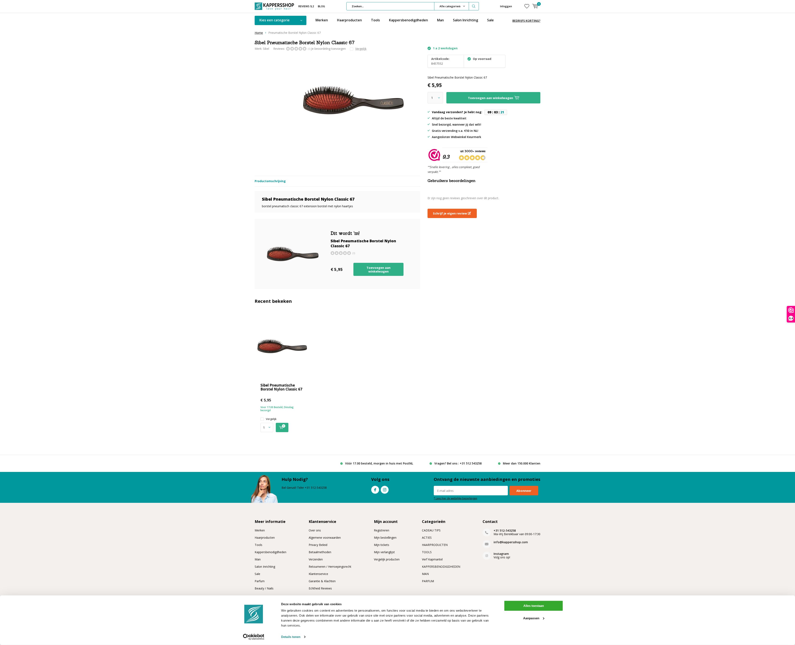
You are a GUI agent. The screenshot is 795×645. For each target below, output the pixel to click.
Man (440, 20)
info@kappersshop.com (511, 542)
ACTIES (427, 538)
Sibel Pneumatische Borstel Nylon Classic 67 (281, 387)
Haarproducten (349, 20)
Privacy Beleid (318, 545)
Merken (322, 20)
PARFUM (428, 581)
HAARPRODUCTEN (435, 545)
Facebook (375, 490)
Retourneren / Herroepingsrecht (330, 567)
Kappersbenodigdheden (408, 20)
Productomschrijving (270, 181)
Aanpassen (531, 618)
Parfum (260, 581)
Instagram (385, 490)
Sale (490, 20)
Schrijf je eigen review (450, 213)
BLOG (321, 6)
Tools (375, 20)
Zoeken (474, 6)
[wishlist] (526, 6)
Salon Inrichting (465, 20)
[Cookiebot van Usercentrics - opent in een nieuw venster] (254, 637)
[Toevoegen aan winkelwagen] (282, 427)
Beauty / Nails (264, 588)
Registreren (381, 530)
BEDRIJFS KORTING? (526, 21)
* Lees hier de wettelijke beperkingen (455, 498)
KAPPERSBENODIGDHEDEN (441, 567)
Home (259, 33)
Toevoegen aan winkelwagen (378, 269)
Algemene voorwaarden (325, 538)
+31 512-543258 (505, 530)
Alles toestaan (533, 605)
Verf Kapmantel (432, 559)
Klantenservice (318, 574)
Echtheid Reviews (320, 588)
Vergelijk (271, 419)
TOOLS (427, 552)
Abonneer (523, 491)
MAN (425, 574)
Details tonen (290, 637)
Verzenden (316, 559)
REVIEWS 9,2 (306, 6)
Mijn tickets (381, 545)
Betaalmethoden (320, 552)
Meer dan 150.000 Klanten (521, 463)
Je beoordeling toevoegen (328, 49)
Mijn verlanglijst (384, 552)
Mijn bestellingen (385, 538)
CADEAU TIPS (431, 530)
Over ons (315, 530)
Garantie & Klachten (322, 581)
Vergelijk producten (387, 559)
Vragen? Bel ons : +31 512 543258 (458, 463)
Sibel (266, 49)
